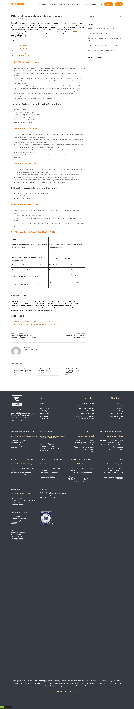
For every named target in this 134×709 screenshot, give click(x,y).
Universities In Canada (86, 408)
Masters (29, 681)
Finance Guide (44, 413)
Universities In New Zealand (84, 416)
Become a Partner (52, 681)
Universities (63, 4)
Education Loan (45, 406)
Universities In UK (88, 411)
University (93, 681)
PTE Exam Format (20, 53)
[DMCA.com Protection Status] (6, 708)
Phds (35, 681)
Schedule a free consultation (107, 683)
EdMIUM (19, 4)
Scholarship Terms (116, 416)
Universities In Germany (86, 418)
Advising (52, 4)
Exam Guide (44, 416)
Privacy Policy (118, 411)
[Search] (120, 16)
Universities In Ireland (86, 413)
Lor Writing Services (46, 411)
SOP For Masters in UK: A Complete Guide (101, 50)
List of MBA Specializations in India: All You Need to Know (34, 324)
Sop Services (29, 683)
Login (118, 4)
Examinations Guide (67, 683)
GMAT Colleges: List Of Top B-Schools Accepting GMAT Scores (36, 322)
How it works (103, 681)
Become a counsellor (81, 681)
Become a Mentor (66, 681)
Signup (109, 4)
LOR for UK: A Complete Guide (97, 33)
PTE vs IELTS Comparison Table (24, 56)
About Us (120, 403)
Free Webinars (91, 683)
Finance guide (54, 683)
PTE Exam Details (20, 51)
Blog (100, 4)
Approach (117, 681)
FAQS (121, 418)
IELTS (59, 32)
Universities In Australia (86, 406)
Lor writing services (41, 683)
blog (25, 19)
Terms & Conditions (116, 413)
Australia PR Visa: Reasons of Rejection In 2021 (103, 28)
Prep (35, 4)
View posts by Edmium (30, 349)
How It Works (90, 4)
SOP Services (44, 408)
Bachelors (21, 681)
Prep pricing (58, 686)
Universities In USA (87, 403)
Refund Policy (84, 686)
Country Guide (44, 418)
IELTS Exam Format (20, 48)
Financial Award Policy (71, 686)
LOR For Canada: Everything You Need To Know (103, 45)
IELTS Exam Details (20, 46)
